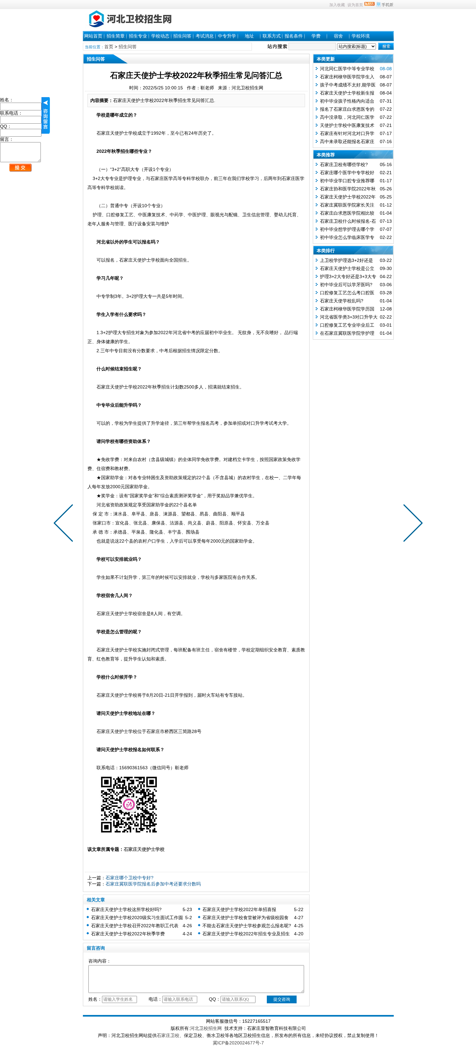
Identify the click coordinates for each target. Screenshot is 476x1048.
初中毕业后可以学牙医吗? (346, 284)
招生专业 (138, 36)
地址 (249, 36)
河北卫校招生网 (206, 1028)
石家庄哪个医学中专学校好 (347, 172)
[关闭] (45, 115)
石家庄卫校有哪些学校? (344, 164)
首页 (108, 46)
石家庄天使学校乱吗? (341, 300)
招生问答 (182, 36)
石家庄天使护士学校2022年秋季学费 (128, 933)
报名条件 (294, 36)
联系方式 (272, 36)
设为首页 (355, 5)
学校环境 (361, 36)
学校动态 (160, 36)
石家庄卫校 (168, 1035)
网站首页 (93, 36)
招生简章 (116, 36)
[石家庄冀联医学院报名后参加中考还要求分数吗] (64, 524)
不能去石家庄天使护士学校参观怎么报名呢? (246, 925)
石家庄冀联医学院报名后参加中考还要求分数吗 (153, 883)
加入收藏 (337, 5)
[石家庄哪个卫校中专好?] (411, 524)
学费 (316, 36)
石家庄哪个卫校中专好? (129, 877)
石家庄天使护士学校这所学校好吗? (126, 909)
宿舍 (338, 36)
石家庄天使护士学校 (144, 849)
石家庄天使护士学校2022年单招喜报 (239, 909)
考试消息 (205, 36)
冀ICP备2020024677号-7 (238, 1042)
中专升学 (227, 36)
